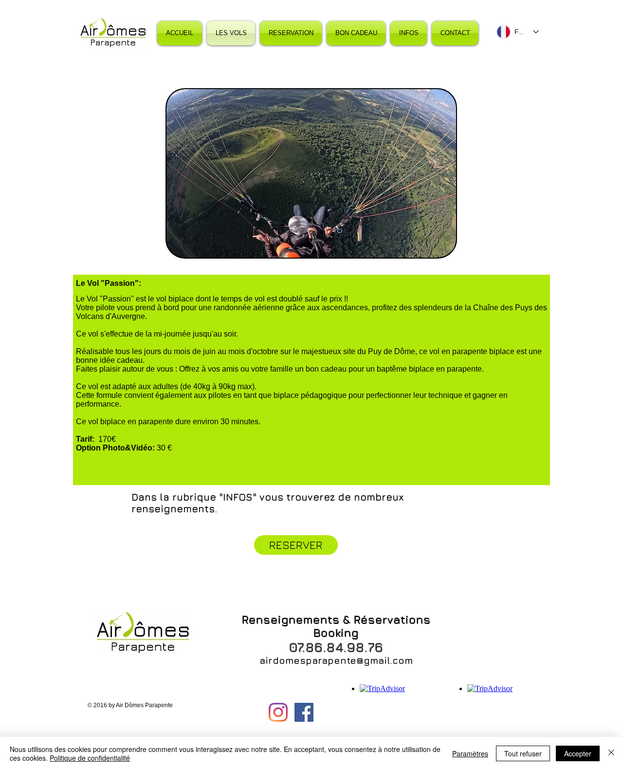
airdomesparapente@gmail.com (336, 660)
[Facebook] (303, 712)
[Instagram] (278, 712)
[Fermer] (611, 753)
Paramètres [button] (470, 753)
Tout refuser (523, 753)
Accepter (577, 753)
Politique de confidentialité (90, 758)
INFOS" (240, 497)
